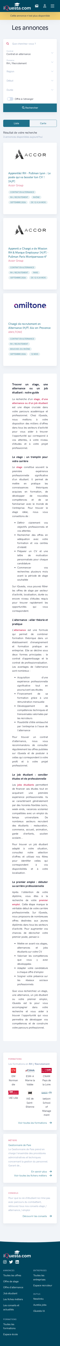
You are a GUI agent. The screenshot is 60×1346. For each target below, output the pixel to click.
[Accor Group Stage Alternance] (30, 154)
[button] (36, 6)
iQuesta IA (39, 1310)
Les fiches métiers (13, 1299)
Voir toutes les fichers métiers (31, 1175)
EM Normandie (13, 1080)
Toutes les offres (12, 1275)
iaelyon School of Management (46, 1106)
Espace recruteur (42, 1285)
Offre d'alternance (13, 1287)
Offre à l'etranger (24, 98)
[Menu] (52, 6)
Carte (43, 123)
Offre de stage (11, 1281)
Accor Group (15, 185)
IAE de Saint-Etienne (30, 1102)
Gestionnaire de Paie (19, 1145)
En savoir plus (39, 1171)
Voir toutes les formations (33, 1122)
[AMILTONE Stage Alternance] (30, 305)
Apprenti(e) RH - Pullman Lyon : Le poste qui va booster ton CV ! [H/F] (29, 177)
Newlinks (38, 1298)
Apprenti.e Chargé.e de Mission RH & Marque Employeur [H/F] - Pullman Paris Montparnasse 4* (28, 252)
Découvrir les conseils (35, 1216)
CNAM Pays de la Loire (46, 1080)
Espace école (10, 1334)
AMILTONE (15, 332)
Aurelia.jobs (39, 1304)
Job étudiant (10, 1293)
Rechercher (31, 107)
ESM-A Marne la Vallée (30, 1080)
